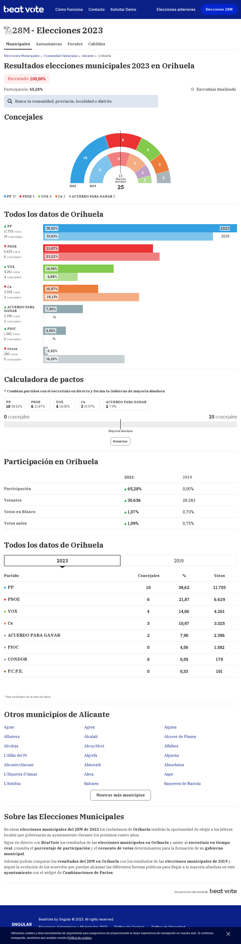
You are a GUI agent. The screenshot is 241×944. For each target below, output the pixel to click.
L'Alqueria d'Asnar (20, 774)
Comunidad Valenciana (60, 55)
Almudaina (174, 764)
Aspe (168, 774)
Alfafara (171, 746)
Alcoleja (11, 746)
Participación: (23, 89)
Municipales (18, 44)
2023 (62, 561)
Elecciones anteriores (176, 9)
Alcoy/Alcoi (94, 746)
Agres (89, 727)
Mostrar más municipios (120, 795)
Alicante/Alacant (19, 764)
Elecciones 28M (219, 9)
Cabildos (96, 44)
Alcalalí (91, 736)
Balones (91, 783)
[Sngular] (22, 926)
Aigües (170, 727)
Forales (75, 44)
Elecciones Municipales (22, 55)
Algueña (171, 755)
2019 (179, 561)
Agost (9, 727)
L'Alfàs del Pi (15, 755)
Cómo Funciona (69, 9)
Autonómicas (49, 44)
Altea (89, 774)
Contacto (96, 9)
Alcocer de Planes (180, 736)
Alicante (88, 55)
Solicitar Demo (123, 9)
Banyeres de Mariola (182, 783)
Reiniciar (120, 441)
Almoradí (92, 764)
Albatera (12, 736)
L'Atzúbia (12, 783)
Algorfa (90, 755)
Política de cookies (80, 938)
